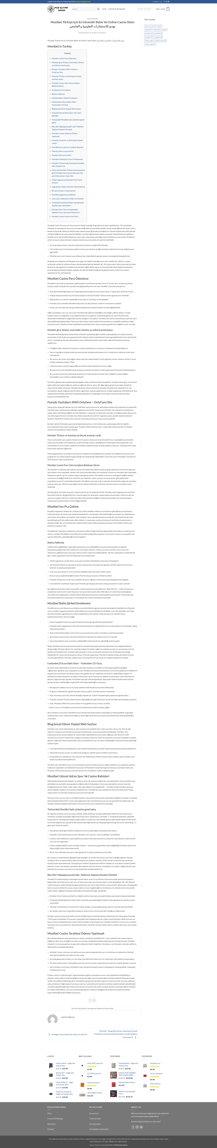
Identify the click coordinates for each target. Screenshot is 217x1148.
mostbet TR (148, 37)
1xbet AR (148, 30)
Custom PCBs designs (116, 9)
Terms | (92, 1145)
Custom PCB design (55, 1118)
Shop (104, 9)
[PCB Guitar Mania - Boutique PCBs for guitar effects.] (57, 9)
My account (93, 1113)
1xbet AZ (156, 30)
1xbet (159, 26)
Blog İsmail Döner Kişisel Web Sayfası (66, 109)
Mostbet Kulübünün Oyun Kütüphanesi (67, 159)
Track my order (95, 1118)
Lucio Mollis (101, 33)
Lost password (95, 1124)
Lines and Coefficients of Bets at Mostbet (68, 199)
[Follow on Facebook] (164, 1)
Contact (50, 1129)
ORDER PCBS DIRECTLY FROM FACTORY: (61, 1)
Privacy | (98, 1145)
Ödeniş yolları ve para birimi (63, 151)
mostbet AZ (149, 33)
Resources (51, 1124)
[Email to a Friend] (94, 1000)
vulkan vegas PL (150, 44)
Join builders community (98, 1129)
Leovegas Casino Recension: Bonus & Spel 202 (69, 1034)
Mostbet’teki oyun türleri (61, 155)
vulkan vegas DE (160, 41)
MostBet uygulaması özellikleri (64, 195)
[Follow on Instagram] (166, 1)
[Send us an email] (168, 1)
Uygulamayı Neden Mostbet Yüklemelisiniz (68, 187)
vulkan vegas (149, 41)
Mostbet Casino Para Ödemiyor (64, 58)
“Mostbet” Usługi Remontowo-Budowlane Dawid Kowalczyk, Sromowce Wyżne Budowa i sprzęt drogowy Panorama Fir (115, 1034)
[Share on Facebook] (90, 1000)
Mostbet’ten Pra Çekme (61, 90)
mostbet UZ (158, 37)
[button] (144, 9)
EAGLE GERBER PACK (83, 1)
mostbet (132, 324)
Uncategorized (92, 18)
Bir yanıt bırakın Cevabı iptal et (64, 191)
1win (146, 26)
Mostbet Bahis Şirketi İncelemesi (64, 98)
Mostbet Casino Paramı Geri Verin (65, 216)
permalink (110, 1008)
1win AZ (153, 26)
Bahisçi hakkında (58, 94)
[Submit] (98, 9)
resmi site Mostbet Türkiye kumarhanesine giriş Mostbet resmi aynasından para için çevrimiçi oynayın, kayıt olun (68, 173)
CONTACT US (157, 2)
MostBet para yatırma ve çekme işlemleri (67, 147)
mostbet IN (158, 33)
